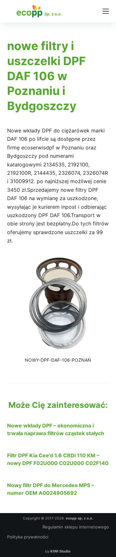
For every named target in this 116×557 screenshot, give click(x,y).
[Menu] (105, 11)
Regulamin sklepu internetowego (76, 526)
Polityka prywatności (27, 536)
